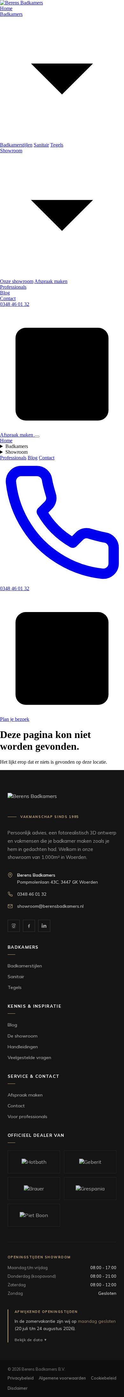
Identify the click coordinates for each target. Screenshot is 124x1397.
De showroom (23, 1036)
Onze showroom (16, 281)
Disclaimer (18, 1388)
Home (6, 8)
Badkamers (16, 446)
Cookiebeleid (103, 1378)
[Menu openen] (36, 437)
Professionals (13, 287)
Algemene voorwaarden (62, 1378)
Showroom (16, 452)
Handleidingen (23, 1047)
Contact (8, 298)
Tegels (56, 145)
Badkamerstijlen (16, 145)
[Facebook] (29, 926)
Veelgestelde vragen (29, 1057)
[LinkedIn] (44, 926)
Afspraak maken (50, 281)
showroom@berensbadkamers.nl (50, 906)
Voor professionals (27, 1116)
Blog (5, 292)
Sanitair (41, 145)
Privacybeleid (21, 1378)
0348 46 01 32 (14, 304)
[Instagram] (14, 926)
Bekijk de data (29, 1339)
